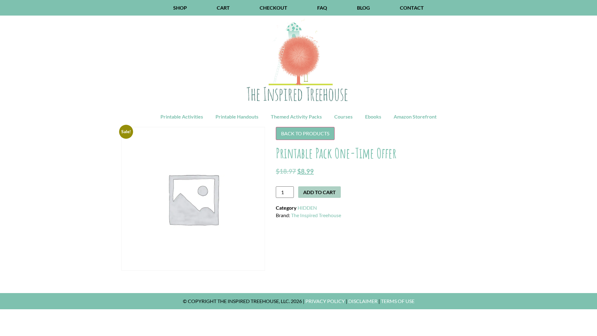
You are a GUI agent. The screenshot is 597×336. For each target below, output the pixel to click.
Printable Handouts (236, 116)
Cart (223, 8)
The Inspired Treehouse (316, 215)
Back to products (305, 133)
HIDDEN (307, 208)
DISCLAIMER (362, 301)
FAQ (322, 8)
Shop (180, 8)
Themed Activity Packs (296, 116)
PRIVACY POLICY (325, 301)
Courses (343, 116)
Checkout (273, 8)
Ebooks (373, 116)
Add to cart (319, 192)
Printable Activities (181, 116)
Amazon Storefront (415, 116)
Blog (363, 8)
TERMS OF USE (397, 301)
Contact (412, 8)
